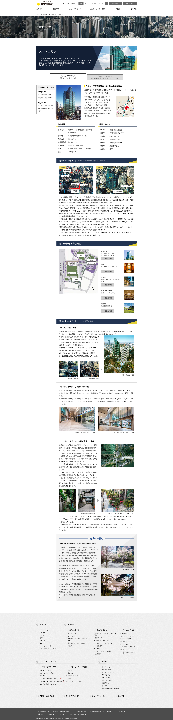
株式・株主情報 (107, 680)
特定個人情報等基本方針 (62, 711)
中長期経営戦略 (107, 669)
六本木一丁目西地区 (45, 94)
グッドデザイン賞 (72, 696)
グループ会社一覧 (45, 646)
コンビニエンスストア (128, 647)
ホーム (38, 14)
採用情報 (134, 9)
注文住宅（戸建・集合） (103, 640)
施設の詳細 (108, 258)
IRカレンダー (106, 677)
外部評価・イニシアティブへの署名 (51, 681)
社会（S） (71, 673)
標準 (80, 3)
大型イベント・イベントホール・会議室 (79, 639)
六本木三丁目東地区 (45, 98)
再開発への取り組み (48, 14)
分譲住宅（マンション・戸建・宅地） (105, 634)
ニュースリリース (75, 9)
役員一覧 (42, 640)
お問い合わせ (116, 3)
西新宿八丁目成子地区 (46, 105)
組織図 (42, 643)
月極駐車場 (124, 633)
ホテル (97, 648)
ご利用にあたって (80, 711)
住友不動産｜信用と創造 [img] (44, 3)
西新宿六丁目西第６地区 (46, 110)
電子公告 (104, 686)
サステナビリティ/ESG (97, 9)
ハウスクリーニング (127, 636)
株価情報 (104, 683)
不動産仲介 (98, 646)
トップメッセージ (45, 630)
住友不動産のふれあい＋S (128, 653)
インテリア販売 (126, 639)
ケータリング (125, 641)
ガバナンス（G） (73, 676)
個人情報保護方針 (43, 711)
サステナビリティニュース (48, 684)
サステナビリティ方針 (47, 673)
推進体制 (42, 676)
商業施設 (98, 654)
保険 (122, 649)
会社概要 (42, 632)
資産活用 (70, 646)
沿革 (41, 638)
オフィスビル (72, 633)
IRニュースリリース (108, 672)
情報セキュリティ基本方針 (46, 714)
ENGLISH (66, 3)
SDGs (69, 678)
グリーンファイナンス (75, 681)
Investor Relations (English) (110, 688)
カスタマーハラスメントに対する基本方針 (73, 714)
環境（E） (71, 670)
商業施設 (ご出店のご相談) (76, 643)
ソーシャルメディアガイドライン (102, 711)
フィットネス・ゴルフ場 (103, 651)
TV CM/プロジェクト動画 (48, 649)
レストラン (124, 644)
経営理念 (42, 635)
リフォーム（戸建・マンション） (105, 643)
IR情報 (118, 9)
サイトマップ (122, 711)
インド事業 (71, 636)
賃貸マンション (100, 638)
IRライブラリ (106, 675)
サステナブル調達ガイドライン (49, 678)
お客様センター (130, 3)
